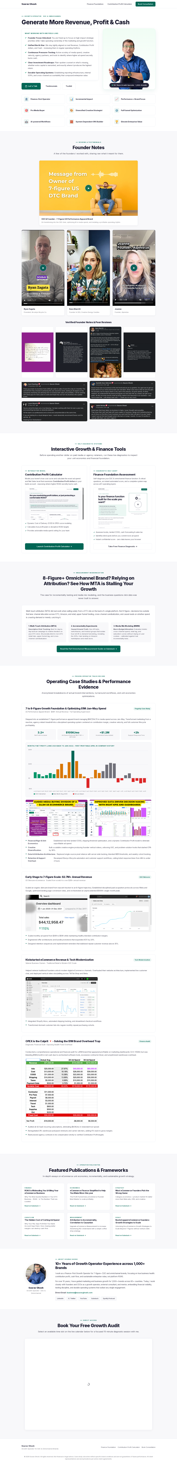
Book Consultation (145, 4)
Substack (94, 1298)
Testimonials (51, 86)
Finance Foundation (95, 4)
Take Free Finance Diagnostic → (122, 546)
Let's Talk (32, 86)
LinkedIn (60, 1298)
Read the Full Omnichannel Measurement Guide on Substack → (88, 649)
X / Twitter (71, 1298)
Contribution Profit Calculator (120, 4)
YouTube (83, 1298)
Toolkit (69, 86)
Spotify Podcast (109, 1298)
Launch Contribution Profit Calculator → (54, 546)
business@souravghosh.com (79, 1293)
